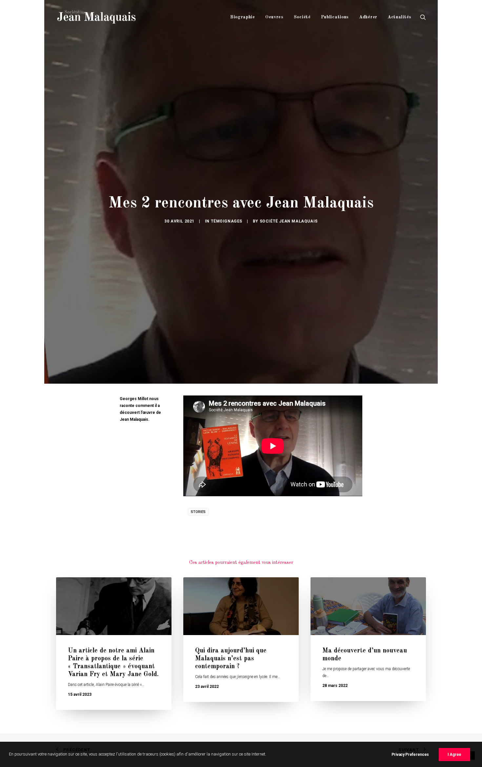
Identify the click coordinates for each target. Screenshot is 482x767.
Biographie (242, 17)
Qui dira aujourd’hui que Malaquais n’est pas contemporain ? (231, 659)
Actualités (400, 17)
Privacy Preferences (410, 754)
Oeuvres (274, 17)
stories (198, 512)
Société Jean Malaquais (289, 221)
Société (302, 17)
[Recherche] (423, 17)
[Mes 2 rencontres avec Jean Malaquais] (272, 445)
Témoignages (227, 221)
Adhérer (368, 17)
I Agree (454, 754)
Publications (335, 17)
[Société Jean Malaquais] (96, 17)
